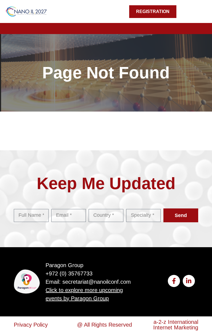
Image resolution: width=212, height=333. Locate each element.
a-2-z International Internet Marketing (175, 325)
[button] (208, 27)
